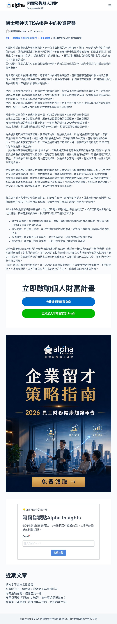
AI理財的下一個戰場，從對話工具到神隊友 (32, 589)
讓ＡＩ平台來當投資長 (19, 584)
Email (26, 536)
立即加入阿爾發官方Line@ (58, 313)
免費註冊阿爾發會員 (58, 301)
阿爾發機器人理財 (42, 3)
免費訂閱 (58, 552)
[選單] (109, 5)
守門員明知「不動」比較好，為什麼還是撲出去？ (36, 597)
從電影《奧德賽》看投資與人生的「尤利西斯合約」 (37, 602)
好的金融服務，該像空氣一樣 (23, 593)
